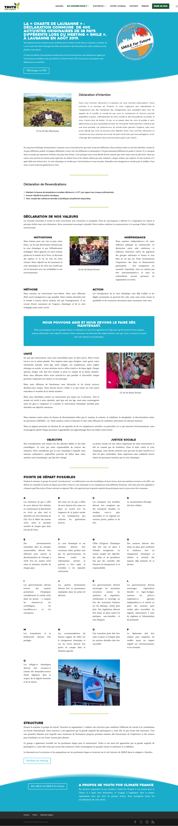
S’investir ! (98, 6)
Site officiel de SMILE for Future (47, 786)
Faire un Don (160, 6)
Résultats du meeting (37, 761)
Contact (133, 6)
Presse (145, 6)
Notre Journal (118, 6)
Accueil (59, 6)
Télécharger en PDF (36, 70)
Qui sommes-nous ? (77, 6)
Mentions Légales (46, 815)
